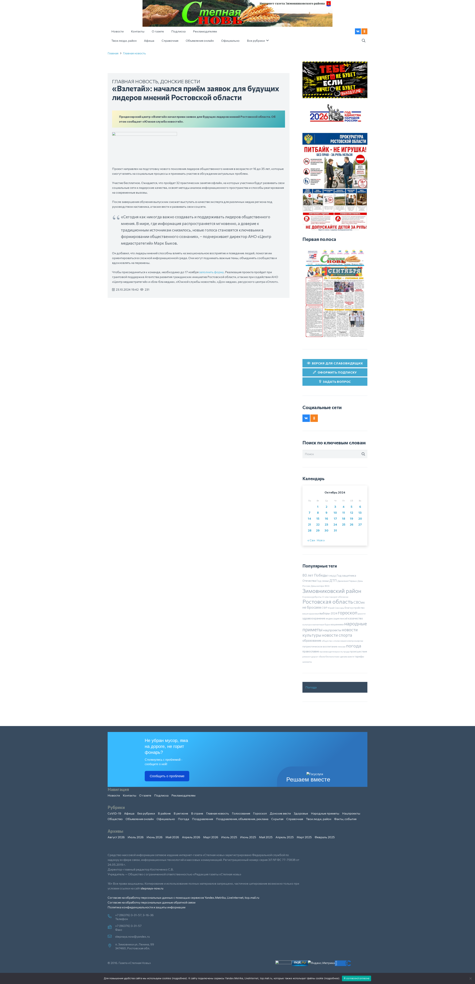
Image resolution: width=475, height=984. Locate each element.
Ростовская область (327, 601)
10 (335, 512)
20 (360, 518)
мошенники (337, 624)
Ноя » (321, 540)
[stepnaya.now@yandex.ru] (111, 936)
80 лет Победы (314, 575)
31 (335, 530)
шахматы (307, 661)
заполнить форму (211, 272)
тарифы (359, 656)
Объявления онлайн (140, 819)
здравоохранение (313, 618)
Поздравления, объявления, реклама (242, 819)
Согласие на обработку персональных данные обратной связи (151, 902)
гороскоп (347, 612)
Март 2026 (210, 837)
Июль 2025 (229, 837)
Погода (311, 687)
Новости (114, 795)
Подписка (161, 795)
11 (343, 512)
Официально (166, 819)
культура (307, 624)
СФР (324, 607)
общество (327, 640)
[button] (363, 41)
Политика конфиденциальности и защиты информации (146, 907)
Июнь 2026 (155, 837)
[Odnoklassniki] (364, 31)
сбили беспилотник (329, 656)
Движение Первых (347, 581)
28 (309, 530)
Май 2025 (266, 837)
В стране (197, 813)
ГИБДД (332, 575)
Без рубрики (146, 813)
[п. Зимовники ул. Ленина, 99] (111, 945)
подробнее (179, 978)
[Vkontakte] (358, 31)
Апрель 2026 (191, 837)
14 (309, 518)
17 (335, 518)
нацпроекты (332, 630)
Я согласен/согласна (356, 978)
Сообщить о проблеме (167, 776)
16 (326, 518)
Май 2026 (172, 837)
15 (317, 518)
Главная (113, 53)
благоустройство (355, 607)
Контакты (129, 795)
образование (311, 640)
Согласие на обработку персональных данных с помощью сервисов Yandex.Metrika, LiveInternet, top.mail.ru (183, 897)
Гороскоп (260, 813)
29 (318, 530)
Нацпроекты (351, 813)
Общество (115, 819)
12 (351, 512)
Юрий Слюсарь (336, 607)
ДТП (333, 580)
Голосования (241, 813)
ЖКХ (327, 586)
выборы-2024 (328, 613)
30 (326, 530)
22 (318, 524)
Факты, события (345, 819)
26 (351, 524)
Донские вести (180, 81)
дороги (362, 613)
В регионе (181, 813)
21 (309, 524)
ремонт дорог (310, 656)
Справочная (294, 819)
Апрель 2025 (285, 837)
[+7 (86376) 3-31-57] (111, 927)
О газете (145, 795)
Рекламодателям (183, 795)
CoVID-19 (114, 813)
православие (310, 651)
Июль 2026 (136, 837)
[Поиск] (363, 454)
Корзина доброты (312, 596)
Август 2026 (116, 837)
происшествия (358, 651)
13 (360, 512)
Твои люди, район (318, 819)
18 (343, 518)
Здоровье (301, 813)
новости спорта (337, 635)
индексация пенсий (337, 618)
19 (351, 518)
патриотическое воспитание (319, 646)
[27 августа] (334, 293)
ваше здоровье (310, 613)
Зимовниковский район (331, 590)
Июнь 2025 (248, 837)
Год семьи (323, 580)
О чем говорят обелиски (335, 596)
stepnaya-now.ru (152, 888)
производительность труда (335, 651)
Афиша (129, 813)
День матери (317, 586)
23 (326, 524)
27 (360, 524)
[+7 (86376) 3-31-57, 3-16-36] (111, 916)
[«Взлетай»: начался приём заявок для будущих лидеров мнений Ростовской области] (144, 134)
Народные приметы (325, 813)
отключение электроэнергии (348, 640)
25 (343, 524)
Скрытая (277, 819)
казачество (355, 618)
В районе (164, 813)
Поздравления (202, 819)
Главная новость (134, 53)
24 (335, 524)
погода (353, 645)
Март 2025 (304, 837)
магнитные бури (321, 624)
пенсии (341, 646)
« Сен (311, 540)
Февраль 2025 (325, 837)
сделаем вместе (347, 656)
